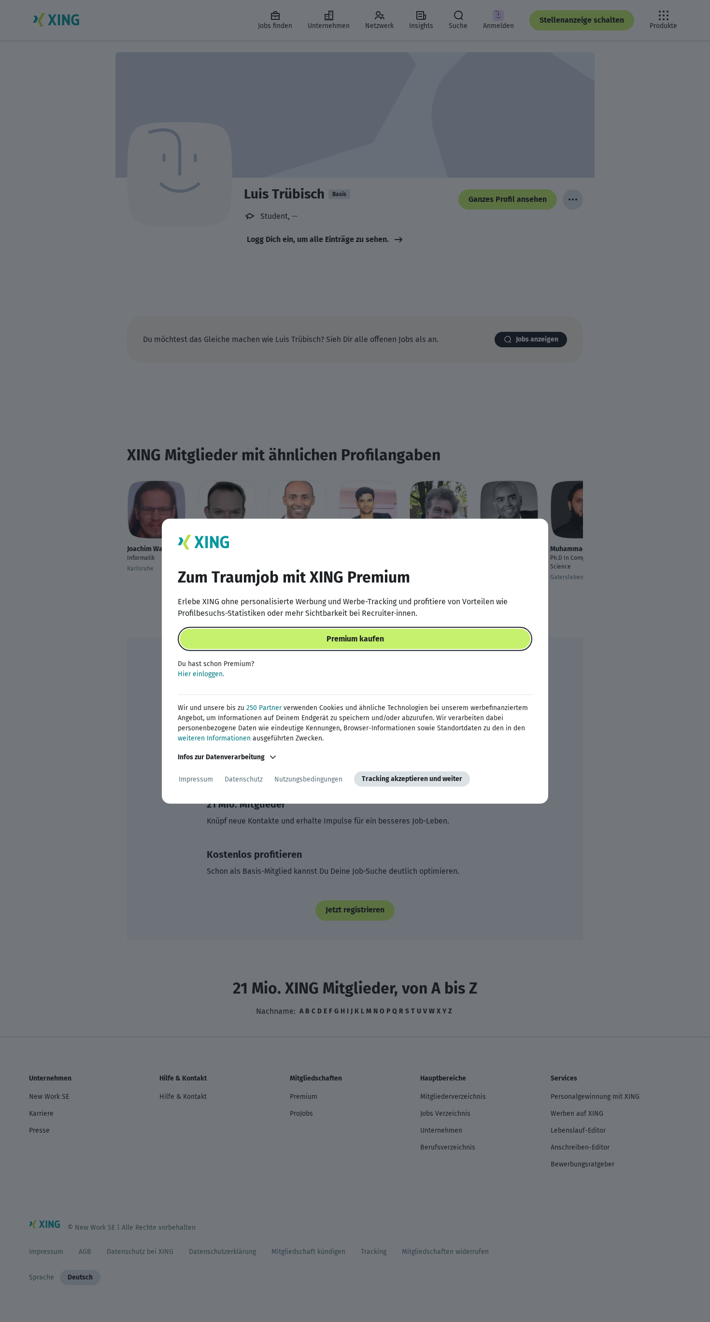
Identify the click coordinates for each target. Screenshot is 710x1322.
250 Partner (264, 708)
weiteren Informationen (214, 738)
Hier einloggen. (201, 674)
